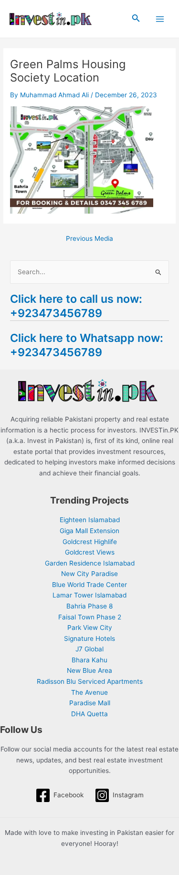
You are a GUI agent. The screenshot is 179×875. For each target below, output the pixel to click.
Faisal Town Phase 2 (89, 617)
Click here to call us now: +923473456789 (76, 306)
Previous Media (89, 239)
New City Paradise (89, 573)
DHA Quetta (89, 714)
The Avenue (89, 692)
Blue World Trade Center (89, 584)
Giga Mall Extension (89, 531)
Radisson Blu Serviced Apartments (90, 681)
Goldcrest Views (90, 552)
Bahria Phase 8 (89, 606)
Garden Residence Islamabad (90, 563)
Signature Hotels (89, 638)
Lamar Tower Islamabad (89, 595)
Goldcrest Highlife (90, 542)
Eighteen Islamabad (90, 520)
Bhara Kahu (89, 660)
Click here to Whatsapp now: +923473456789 (86, 345)
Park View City (89, 627)
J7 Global (89, 649)
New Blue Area (89, 670)
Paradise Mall (89, 703)
